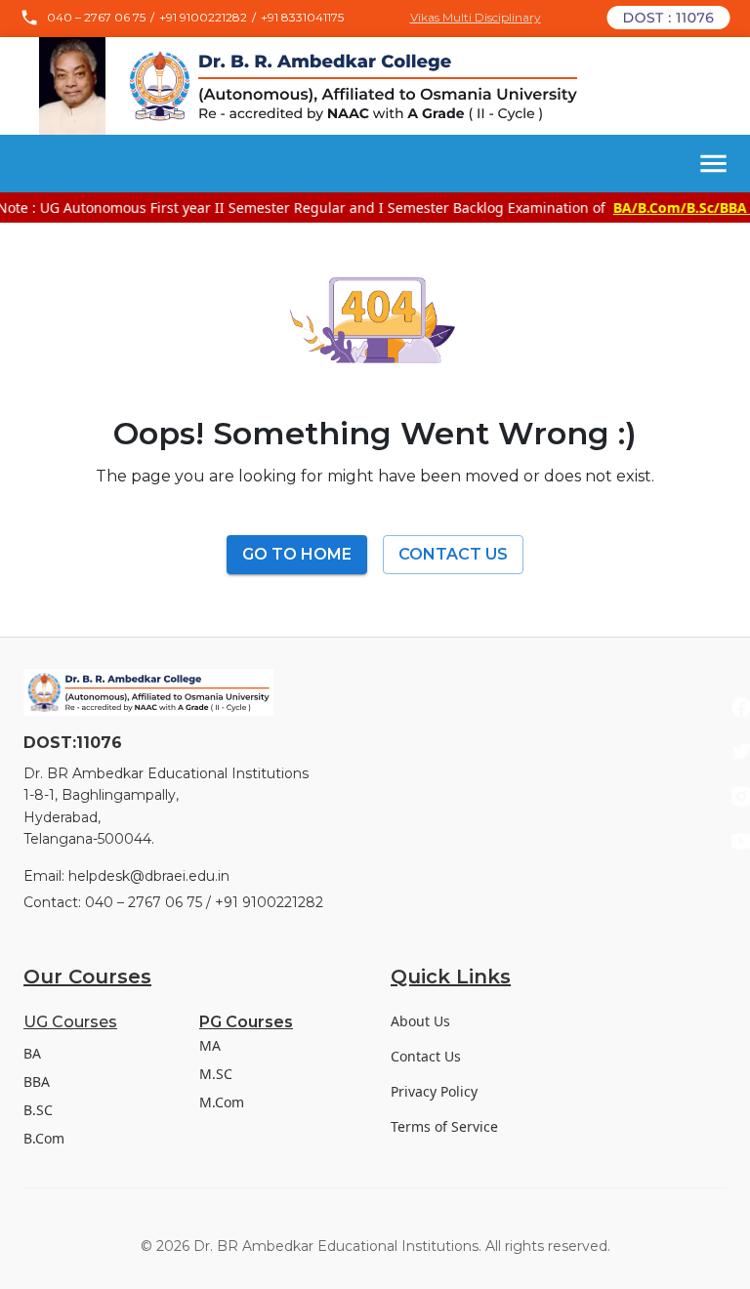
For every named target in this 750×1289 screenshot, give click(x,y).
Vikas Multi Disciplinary (475, 17)
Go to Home (297, 554)
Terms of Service (444, 1126)
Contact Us (453, 554)
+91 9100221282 (203, 17)
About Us (420, 1021)
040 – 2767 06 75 (96, 17)
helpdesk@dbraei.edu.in (148, 876)
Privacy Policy (434, 1091)
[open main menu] (713, 163)
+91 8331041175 (302, 17)
